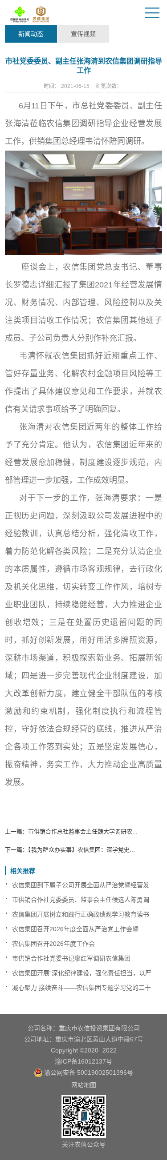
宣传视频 (83, 33)
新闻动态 (30, 33)
